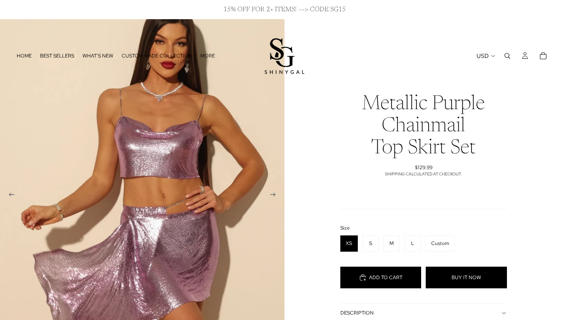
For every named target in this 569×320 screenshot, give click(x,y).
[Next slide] (275, 196)
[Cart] (543, 56)
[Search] (507, 56)
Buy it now (466, 277)
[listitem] (207, 56)
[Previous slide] (9, 196)
